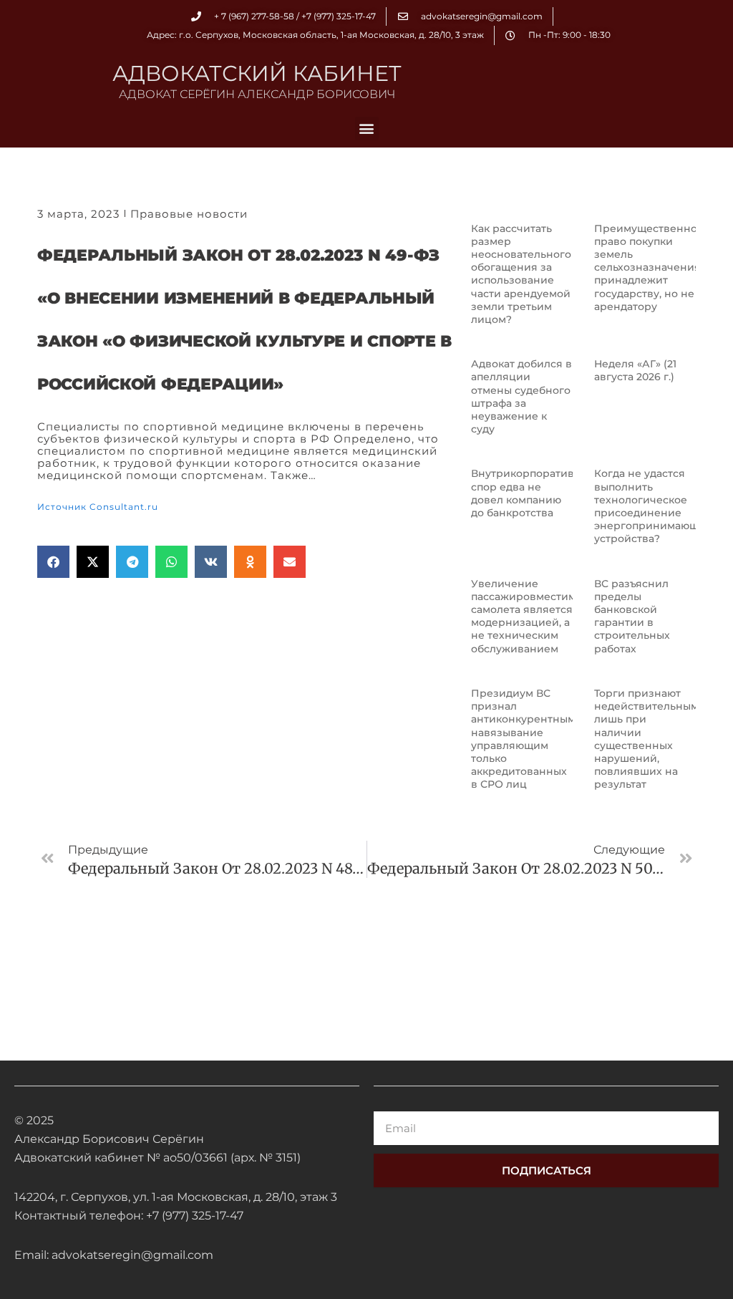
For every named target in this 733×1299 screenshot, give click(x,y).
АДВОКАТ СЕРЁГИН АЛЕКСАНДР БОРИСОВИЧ (257, 94)
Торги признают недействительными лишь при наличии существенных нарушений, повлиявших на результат (650, 739)
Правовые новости (189, 214)
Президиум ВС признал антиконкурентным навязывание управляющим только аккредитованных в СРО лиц (523, 739)
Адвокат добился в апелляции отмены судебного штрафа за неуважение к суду (521, 396)
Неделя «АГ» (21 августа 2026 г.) (635, 370)
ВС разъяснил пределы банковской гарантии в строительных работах (632, 616)
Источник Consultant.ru (97, 506)
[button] (367, 128)
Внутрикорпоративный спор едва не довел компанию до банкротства (533, 493)
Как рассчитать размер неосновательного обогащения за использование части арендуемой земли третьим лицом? (521, 274)
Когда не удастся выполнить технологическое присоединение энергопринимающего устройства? (655, 506)
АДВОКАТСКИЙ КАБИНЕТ (257, 73)
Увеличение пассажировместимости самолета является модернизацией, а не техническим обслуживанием (536, 616)
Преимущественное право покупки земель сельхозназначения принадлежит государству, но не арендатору (649, 267)
